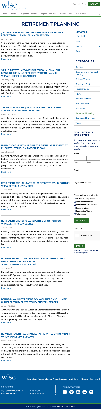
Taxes (78, 123)
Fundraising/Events (84, 211)
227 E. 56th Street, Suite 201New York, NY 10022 (12, 392)
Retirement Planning (85, 113)
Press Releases (82, 103)
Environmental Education (86, 205)
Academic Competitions (85, 199)
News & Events (66, 14)
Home (4, 14)
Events (79, 46)
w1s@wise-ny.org (37, 393)
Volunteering (81, 214)
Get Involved (81, 14)
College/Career (83, 79)
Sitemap (72, 407)
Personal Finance (83, 99)
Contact (76, 4)
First (75, 162)
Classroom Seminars (84, 202)
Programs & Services (28, 14)
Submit (79, 246)
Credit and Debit (83, 84)
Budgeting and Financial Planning (87, 73)
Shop (84, 4)
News (78, 41)
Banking (79, 67)
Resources (80, 108)
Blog (78, 51)
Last (89, 162)
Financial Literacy (83, 208)
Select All (81, 220)
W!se (8, 377)
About (13, 14)
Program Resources (48, 14)
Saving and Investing (85, 118)
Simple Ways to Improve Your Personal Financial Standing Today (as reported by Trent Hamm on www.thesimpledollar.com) (30, 73)
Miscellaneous (82, 89)
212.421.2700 (35, 391)
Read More (6, 59)
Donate (94, 4)
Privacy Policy (62, 407)
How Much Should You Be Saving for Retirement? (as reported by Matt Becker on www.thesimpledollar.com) (33, 261)
